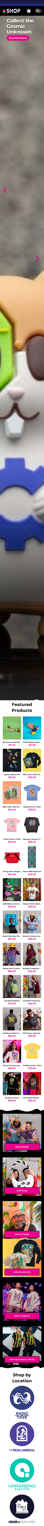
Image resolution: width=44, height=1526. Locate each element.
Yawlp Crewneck (12, 1098)
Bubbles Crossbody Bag (33, 968)
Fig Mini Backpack (12, 1001)
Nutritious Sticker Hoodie (13, 1033)
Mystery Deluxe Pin (12, 775)
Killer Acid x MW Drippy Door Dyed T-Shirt (20, 807)
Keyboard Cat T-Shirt (32, 807)
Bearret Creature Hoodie (33, 936)
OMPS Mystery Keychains (33, 742)
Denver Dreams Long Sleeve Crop (17, 1065)
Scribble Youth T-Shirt (32, 1065)
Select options (32, 767)
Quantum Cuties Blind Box (14, 742)
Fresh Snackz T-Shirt (12, 839)
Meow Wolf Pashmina (32, 871)
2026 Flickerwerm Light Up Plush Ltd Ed (19, 904)
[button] (28, 11)
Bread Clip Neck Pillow (12, 936)
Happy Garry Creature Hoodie (15, 968)
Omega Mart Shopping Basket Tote (18, 871)
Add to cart (12, 735)
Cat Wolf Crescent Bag (32, 1001)
